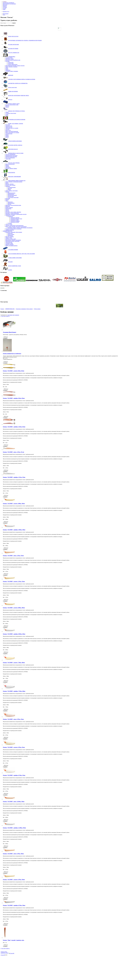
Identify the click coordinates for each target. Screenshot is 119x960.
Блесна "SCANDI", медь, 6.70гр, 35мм (13, 719)
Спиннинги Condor (14, 219)
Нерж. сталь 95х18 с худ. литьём (12, 132)
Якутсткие (7, 124)
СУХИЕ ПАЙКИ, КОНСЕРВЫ (15, 257)
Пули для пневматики (10, 157)
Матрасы (7, 105)
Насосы (7, 106)
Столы (6, 114)
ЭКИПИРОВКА (11, 56)
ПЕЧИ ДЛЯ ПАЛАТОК (13, 36)
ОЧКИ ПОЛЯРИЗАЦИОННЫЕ (15, 141)
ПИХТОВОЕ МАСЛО (13, 149)
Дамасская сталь (8, 126)
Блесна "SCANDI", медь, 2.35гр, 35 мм (13, 452)
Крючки (7, 199)
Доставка (5, 7)
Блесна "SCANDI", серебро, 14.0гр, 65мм (14, 426)
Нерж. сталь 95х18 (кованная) (11, 131)
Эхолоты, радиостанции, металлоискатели (14, 225)
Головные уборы (9, 57)
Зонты (6, 115)
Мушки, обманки (9, 207)
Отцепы (7, 209)
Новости (5, 6)
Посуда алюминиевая (10, 164)
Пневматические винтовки (11, 156)
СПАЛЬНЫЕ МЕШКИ (13, 249)
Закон (4, 9)
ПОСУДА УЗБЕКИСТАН (13, 52)
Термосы (7, 166)
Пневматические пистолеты (11, 155)
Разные (6, 134)
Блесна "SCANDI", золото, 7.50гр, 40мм (14, 662)
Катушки (7, 191)
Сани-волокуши (8, 242)
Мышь (9, 189)
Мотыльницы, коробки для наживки (13, 240)
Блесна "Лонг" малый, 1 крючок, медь (13, 940)
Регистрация (5, 13)
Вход (4, 14)
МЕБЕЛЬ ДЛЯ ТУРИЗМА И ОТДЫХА (16, 111)
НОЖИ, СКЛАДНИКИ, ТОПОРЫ (15, 123)
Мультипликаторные (12, 195)
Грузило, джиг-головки (10, 185)
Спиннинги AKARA (14, 217)
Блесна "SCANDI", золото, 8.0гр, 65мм (13, 370)
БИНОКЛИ (10, 75)
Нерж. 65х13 (8, 130)
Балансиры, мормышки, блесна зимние (13, 232)
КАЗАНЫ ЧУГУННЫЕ (13, 48)
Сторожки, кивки (9, 243)
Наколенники (8, 208)
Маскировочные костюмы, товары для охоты (14, 65)
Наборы (7, 165)
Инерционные (11, 194)
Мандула (10, 188)
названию (17, 314)
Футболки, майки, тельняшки (11, 71)
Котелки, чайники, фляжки (11, 168)
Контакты (5, 4)
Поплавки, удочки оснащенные (12, 213)
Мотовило (7, 206)
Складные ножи (8, 133)
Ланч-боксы (8, 167)
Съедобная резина (12, 187)
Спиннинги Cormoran (15, 220)
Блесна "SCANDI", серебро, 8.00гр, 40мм (14, 634)
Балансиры (10, 233)
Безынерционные (11, 192)
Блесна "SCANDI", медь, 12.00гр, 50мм (13, 801)
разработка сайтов (4, 952)
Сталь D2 (7, 129)
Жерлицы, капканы (9, 236)
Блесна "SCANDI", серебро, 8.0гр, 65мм (14, 398)
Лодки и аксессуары (12, 87)
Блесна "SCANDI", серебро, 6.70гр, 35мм (14, 775)
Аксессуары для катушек (13, 197)
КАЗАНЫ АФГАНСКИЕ (13, 44)
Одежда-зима (11, 63)
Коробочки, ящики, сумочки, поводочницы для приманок (20, 227)
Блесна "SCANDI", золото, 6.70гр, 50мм (14, 879)
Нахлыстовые (11, 196)
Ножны (7, 137)
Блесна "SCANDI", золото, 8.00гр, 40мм (14, 607)
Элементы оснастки (9, 229)
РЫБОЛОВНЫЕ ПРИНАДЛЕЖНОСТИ (16, 180)
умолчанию (9, 314)
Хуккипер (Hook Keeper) (9, 332)
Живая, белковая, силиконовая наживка (13, 181)
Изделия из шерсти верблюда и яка (12, 60)
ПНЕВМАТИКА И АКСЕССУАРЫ (15, 153)
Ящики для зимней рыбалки (11, 245)
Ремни (6, 68)
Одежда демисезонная (12, 64)
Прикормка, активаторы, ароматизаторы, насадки (15, 214)
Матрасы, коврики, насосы (14, 103)
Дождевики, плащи (9, 58)
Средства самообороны (10, 154)
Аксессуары (8, 158)
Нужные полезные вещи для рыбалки (13, 228)
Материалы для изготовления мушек (13, 205)
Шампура (10, 99)
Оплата (4, 8)
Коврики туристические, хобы (11, 104)
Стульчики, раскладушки (10, 113)
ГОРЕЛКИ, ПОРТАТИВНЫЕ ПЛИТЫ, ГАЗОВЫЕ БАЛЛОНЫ (21, 79)
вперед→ (8, 316)
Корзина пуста (6, 11)
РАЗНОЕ (10, 269)
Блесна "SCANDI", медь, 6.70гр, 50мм (13, 853)
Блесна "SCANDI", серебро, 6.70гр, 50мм (14, 905)
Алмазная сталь (8, 125)
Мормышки (10, 235)
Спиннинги (10, 216)
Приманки (7, 186)
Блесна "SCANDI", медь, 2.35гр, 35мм (13, 555)
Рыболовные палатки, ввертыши (12, 241)
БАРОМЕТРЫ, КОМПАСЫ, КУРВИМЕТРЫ (17, 83)
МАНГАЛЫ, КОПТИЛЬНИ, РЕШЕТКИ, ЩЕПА (18, 95)
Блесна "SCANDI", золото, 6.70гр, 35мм (14, 747)
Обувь (6, 67)
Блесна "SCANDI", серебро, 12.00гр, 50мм (14, 827)
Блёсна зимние (11, 234)
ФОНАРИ (10, 261)
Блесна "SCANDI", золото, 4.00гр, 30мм (14, 503)
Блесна (6, 182)
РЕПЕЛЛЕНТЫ (11, 172)
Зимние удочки (8, 237)
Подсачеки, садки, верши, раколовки (13, 212)
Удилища (10, 223)
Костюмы (7, 61)
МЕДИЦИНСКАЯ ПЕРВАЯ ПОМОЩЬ (16, 119)
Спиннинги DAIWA (14, 222)
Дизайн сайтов (4, 951)
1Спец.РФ (3, 955)
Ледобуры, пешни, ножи (10, 238)
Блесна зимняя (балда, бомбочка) (12, 353)
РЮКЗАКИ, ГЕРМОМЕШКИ (14, 176)
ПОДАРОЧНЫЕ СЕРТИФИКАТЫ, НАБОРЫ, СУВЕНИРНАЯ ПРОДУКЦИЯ (25, 40)
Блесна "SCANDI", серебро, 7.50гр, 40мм (14, 691)
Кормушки (7, 198)
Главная (4, 1)
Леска (6, 200)
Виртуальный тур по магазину (9, 3)
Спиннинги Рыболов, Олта (16, 218)
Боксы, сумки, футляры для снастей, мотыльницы (16, 226)
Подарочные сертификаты (8, 2)
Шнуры (9, 204)
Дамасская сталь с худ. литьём (11, 128)
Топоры (7, 135)
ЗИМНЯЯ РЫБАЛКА (7, 231)
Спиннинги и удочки (10, 215)
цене (14, 314)
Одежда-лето (10, 62)
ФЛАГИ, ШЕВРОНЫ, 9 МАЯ (14, 265)
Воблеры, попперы (9, 183)
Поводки (7, 210)
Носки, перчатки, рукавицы (11, 66)
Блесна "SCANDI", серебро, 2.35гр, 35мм (14, 477)
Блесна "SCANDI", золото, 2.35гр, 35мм (14, 581)
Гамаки (7, 112)
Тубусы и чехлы (8, 224)
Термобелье (7, 70)
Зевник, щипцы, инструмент (11, 190)
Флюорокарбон (11, 203)
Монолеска (10, 201)
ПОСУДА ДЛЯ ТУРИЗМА (14, 162)
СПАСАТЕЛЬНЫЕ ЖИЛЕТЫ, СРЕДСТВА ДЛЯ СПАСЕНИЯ (21, 253)
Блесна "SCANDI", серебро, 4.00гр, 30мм (14, 529)
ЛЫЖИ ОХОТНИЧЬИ (13, 91)
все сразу (4, 316)
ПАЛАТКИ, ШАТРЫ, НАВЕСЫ (15, 145)
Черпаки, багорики (9, 244)
